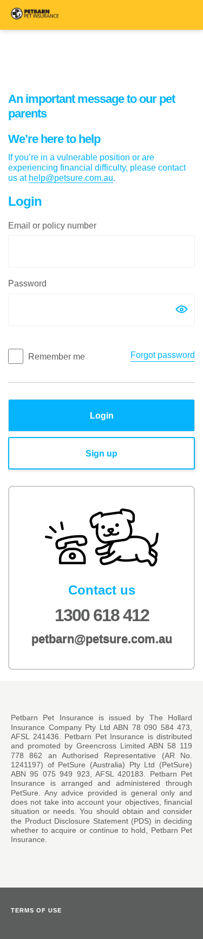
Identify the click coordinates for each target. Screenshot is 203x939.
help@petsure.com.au (71, 177)
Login (102, 415)
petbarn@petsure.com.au (101, 639)
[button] (181, 309)
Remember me (56, 356)
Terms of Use (36, 910)
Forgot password (162, 355)
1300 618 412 (102, 615)
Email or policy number (52, 225)
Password (27, 283)
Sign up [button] (140, 453)
